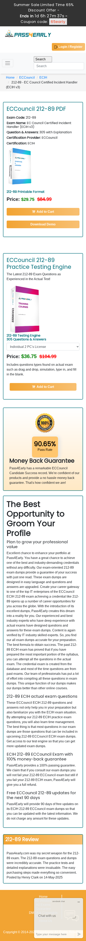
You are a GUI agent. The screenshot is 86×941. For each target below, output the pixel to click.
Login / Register (70, 46)
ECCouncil (27, 77)
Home (10, 77)
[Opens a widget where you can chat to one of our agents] (59, 918)
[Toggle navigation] (7, 63)
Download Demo (43, 224)
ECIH (43, 77)
